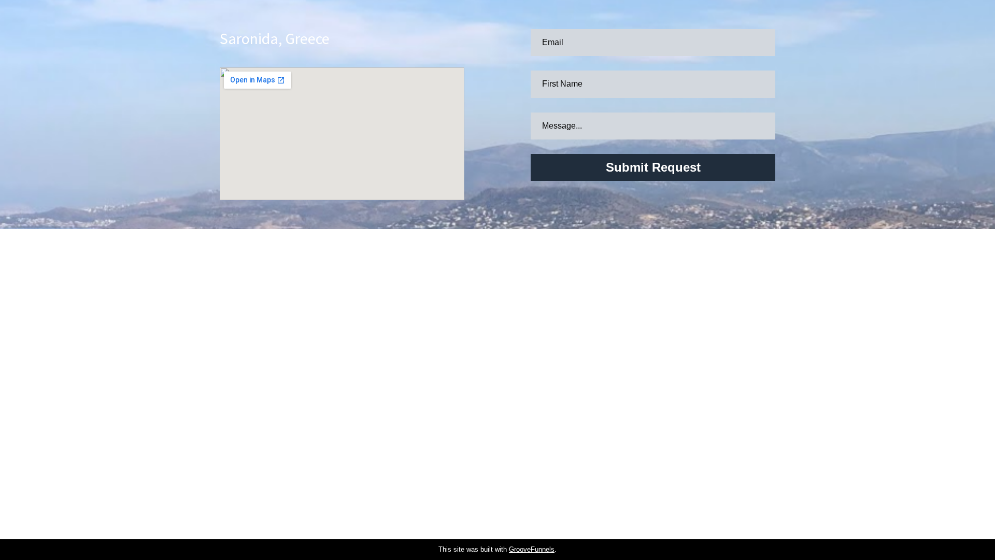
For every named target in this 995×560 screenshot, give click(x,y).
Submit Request (653, 167)
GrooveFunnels (532, 549)
